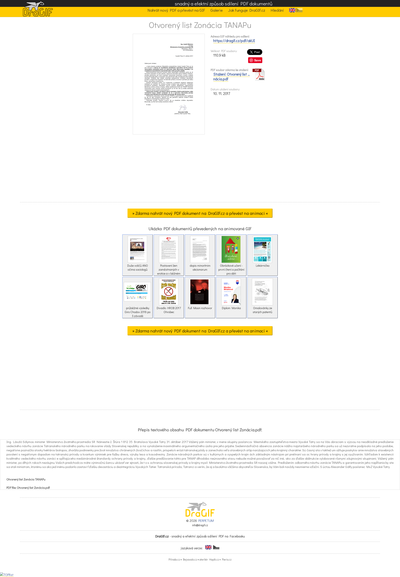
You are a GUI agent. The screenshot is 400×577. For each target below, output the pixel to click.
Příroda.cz (174, 559)
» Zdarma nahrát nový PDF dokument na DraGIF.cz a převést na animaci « (200, 213)
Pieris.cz (226, 559)
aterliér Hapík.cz (209, 559)
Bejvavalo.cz (190, 559)
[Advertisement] (200, 170)
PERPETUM (206, 520)
